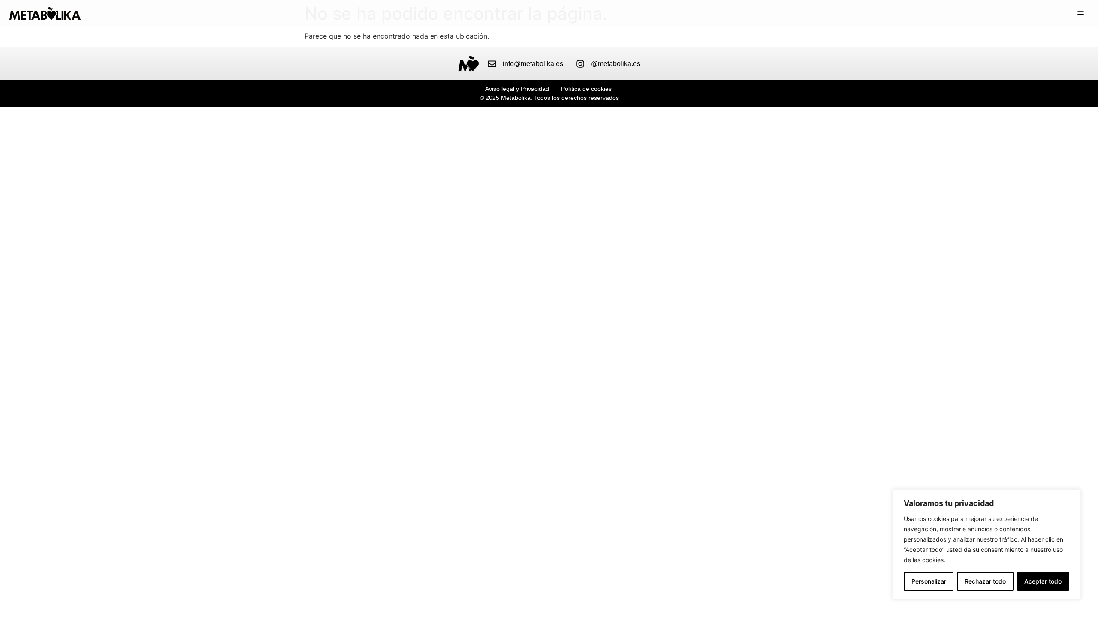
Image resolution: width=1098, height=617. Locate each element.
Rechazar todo (985, 581)
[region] (986, 544)
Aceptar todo (1043, 581)
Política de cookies (586, 88)
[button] (1080, 13)
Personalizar (928, 581)
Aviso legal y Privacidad (517, 88)
